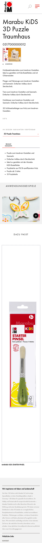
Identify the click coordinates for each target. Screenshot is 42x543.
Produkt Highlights (8, 145)
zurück (9, 64)
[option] (21, 209)
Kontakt (5, 541)
